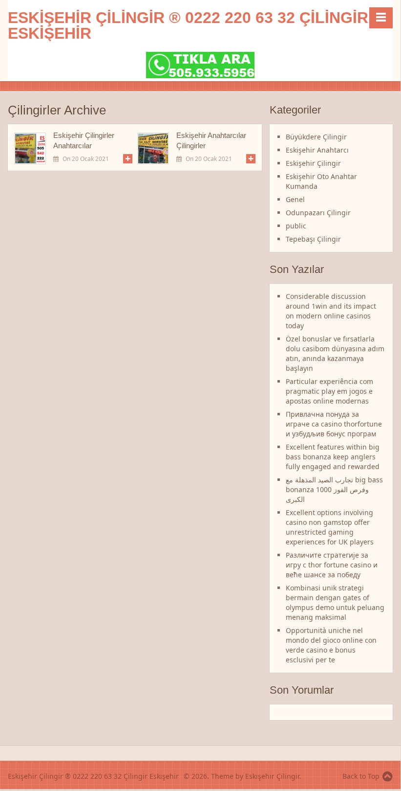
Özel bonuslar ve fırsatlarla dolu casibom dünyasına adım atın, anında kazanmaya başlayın (335, 353)
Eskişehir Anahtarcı (317, 150)
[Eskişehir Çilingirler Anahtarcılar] (30, 148)
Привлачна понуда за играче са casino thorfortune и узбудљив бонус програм (334, 423)
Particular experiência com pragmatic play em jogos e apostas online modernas (329, 391)
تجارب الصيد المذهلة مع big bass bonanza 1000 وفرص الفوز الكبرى (334, 489)
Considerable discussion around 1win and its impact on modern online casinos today (331, 311)
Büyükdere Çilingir (316, 136)
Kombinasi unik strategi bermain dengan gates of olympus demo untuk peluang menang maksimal (335, 602)
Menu (381, 17)
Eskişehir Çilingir (313, 163)
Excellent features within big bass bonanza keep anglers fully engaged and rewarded (333, 456)
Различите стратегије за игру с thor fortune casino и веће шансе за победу (332, 564)
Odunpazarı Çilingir (318, 212)
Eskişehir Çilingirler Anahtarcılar (83, 140)
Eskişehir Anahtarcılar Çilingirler (211, 140)
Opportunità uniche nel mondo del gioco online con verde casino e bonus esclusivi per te (331, 645)
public (296, 225)
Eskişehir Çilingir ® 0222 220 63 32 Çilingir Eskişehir (188, 25)
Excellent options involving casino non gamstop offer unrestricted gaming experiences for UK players (330, 527)
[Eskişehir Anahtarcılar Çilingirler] (153, 148)
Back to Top (361, 776)
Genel (295, 199)
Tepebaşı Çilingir (313, 239)
